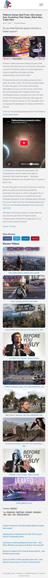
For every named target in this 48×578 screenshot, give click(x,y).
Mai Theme (25, 576)
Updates (14, 508)
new (14, 515)
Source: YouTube (9, 226)
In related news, (9, 170)
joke (9, 515)
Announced (11, 512)
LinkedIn (25, 238)
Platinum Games (23, 515)
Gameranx (20, 573)
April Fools (20, 512)
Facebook (7, 238)
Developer (37, 512)
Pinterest (35, 238)
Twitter (16, 238)
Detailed (29, 512)
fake (4, 515)
